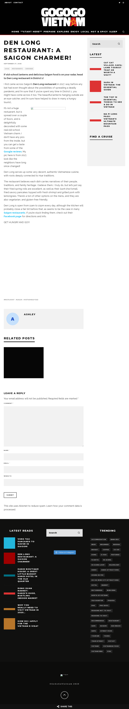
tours (107, 636)
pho (93, 605)
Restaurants (17, 68)
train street (98, 641)
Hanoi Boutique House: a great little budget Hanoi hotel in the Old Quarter (28, 575)
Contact (18, 3)
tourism (95, 636)
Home (15, 31)
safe (94, 626)
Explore (63, 31)
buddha (116, 544)
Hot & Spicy (99, 31)
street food (106, 631)
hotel (94, 585)
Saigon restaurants (14, 212)
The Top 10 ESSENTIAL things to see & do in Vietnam (113, 102)
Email (7, 463)
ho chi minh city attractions (105, 580)
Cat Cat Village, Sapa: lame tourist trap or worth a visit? (113, 68)
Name (7, 450)
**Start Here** (31, 31)
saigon (19, 300)
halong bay (114, 565)
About (8, 3)
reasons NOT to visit (101, 610)
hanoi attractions (110, 570)
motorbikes (97, 590)
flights (95, 560)
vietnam (95, 646)
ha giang (107, 560)
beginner (104, 544)
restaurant (9, 300)
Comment (9, 403)
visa (109, 651)
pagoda (111, 600)
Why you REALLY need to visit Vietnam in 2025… (28, 609)
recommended (98, 620)
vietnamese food (31, 300)
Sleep (113, 31)
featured (115, 554)
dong (94, 554)
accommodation (99, 539)
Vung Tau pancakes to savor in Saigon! (26, 543)
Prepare (50, 31)
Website (8, 476)
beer (94, 544)
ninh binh (111, 590)
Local (85, 31)
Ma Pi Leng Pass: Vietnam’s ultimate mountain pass (110, 120)
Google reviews (13, 151)
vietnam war (97, 651)
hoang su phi (98, 575)
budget (95, 549)
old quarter (97, 600)
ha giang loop (98, 565)
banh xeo (115, 539)
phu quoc (104, 605)
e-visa (104, 554)
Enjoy (75, 31)
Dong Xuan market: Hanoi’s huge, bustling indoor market (28, 593)
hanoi (94, 570)
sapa (94, 631)
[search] (119, 44)
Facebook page (12, 216)
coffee (106, 549)
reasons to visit (99, 615)
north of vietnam (100, 595)
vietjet (111, 641)
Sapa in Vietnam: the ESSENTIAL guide (112, 86)
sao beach (116, 626)
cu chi (116, 549)
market (105, 585)
